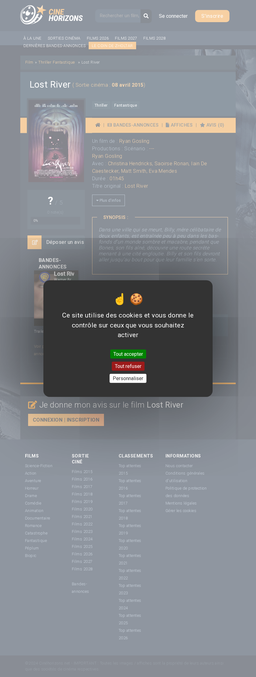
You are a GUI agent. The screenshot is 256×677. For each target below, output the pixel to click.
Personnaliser (128, 378)
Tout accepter (128, 354)
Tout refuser (128, 366)
